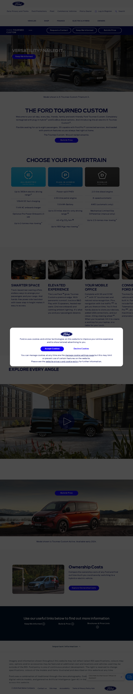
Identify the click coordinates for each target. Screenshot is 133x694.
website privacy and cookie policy (62, 362)
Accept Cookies (52, 349)
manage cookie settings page (79, 355)
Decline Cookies (81, 349)
